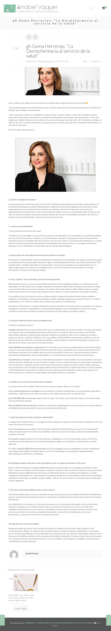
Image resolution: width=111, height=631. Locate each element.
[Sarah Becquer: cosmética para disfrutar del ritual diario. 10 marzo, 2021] (2, 620)
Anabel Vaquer (46, 61)
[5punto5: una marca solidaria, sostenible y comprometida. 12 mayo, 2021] (108, 620)
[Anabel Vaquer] (31, 8)
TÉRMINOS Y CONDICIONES (37, 623)
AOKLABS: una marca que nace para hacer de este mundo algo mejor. (21, 598)
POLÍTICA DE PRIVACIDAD (61, 623)
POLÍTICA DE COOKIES (83, 623)
